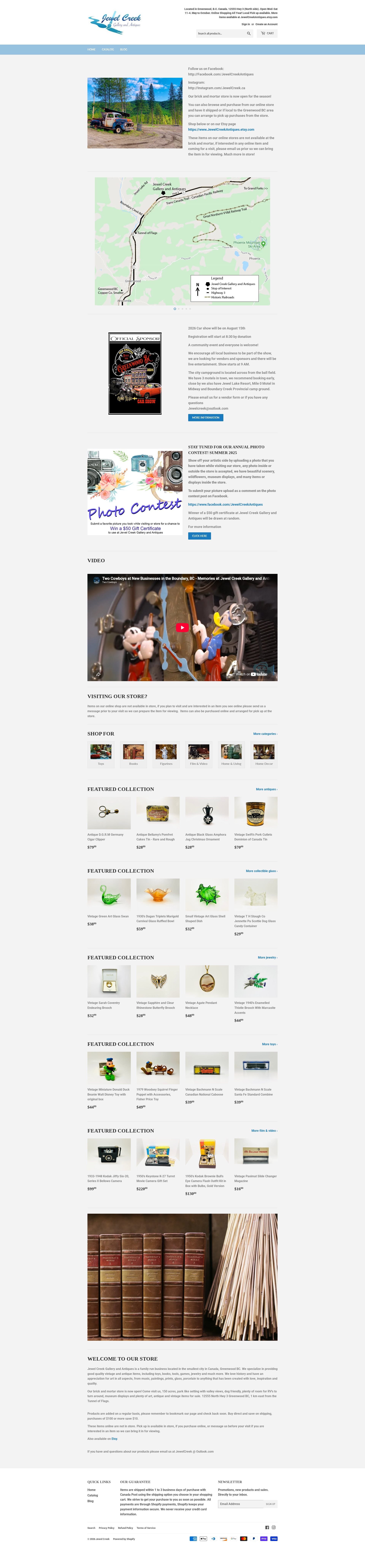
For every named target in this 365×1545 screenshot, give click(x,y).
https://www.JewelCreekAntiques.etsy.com (221, 129)
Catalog (108, 49)
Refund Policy (125, 1528)
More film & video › (265, 1131)
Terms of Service (146, 1528)
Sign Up (270, 1504)
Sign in (246, 24)
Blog (123, 49)
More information (205, 417)
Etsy (114, 1439)
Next (269, 241)
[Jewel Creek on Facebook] (267, 1528)
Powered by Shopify (124, 1539)
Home (91, 49)
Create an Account (267, 24)
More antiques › (267, 789)
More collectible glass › (262, 871)
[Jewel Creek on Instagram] (274, 1528)
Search (91, 1528)
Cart (270, 33)
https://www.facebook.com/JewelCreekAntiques (225, 504)
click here (199, 535)
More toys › (270, 1044)
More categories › (265, 734)
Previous (95, 241)
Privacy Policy (106, 1528)
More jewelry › (268, 957)
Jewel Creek (103, 1539)
